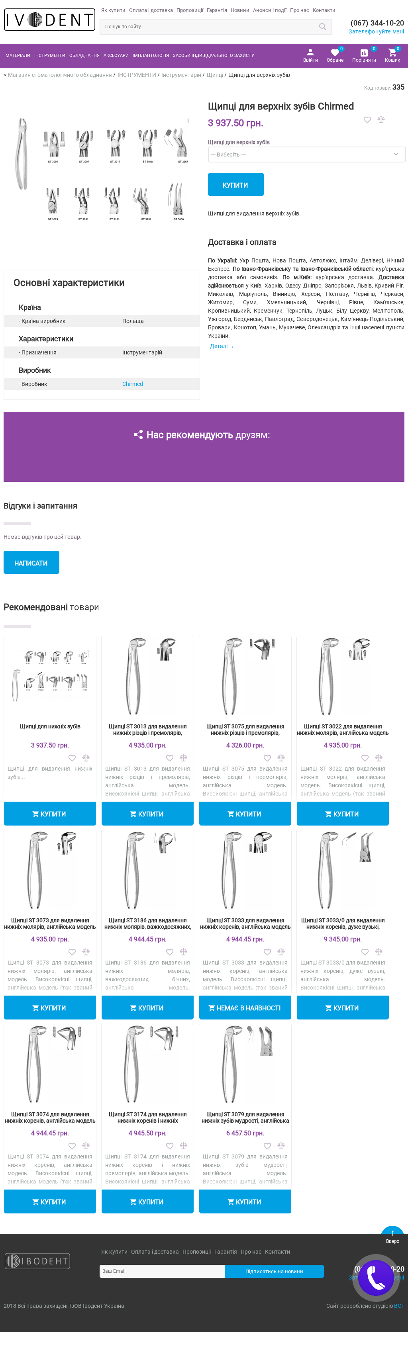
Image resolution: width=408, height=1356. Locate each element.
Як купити (113, 10)
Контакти (324, 10)
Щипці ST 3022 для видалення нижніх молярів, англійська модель (343, 729)
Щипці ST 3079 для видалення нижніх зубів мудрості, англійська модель (245, 1120)
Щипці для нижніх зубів (50, 726)
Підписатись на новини (274, 1271)
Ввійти (310, 60)
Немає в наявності (248, 1008)
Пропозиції (190, 10)
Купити (235, 185)
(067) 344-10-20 (377, 23)
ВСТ (399, 1306)
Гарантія (217, 10)
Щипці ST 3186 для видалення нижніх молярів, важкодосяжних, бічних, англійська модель (147, 926)
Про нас (299, 10)
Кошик (392, 54)
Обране (335, 54)
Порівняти (364, 54)
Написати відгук (30, 567)
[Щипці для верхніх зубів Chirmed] (101, 255)
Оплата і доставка (151, 10)
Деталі (219, 346)
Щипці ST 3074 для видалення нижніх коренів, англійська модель (50, 1117)
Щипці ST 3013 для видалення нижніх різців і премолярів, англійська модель (148, 732)
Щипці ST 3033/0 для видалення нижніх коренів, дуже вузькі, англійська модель (343, 926)
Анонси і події (269, 10)
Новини (240, 10)
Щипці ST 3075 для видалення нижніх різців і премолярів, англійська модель (245, 732)
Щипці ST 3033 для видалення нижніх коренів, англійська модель (245, 923)
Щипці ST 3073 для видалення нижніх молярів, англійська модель (50, 923)
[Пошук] (323, 27)
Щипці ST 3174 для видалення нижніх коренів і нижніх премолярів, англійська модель (148, 1120)
